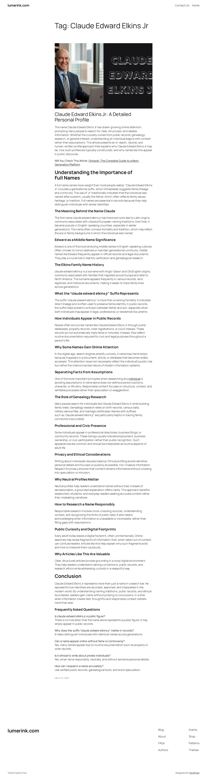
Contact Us (182, 5)
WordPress (194, 772)
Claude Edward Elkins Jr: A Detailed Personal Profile (93, 116)
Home (195, 5)
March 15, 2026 (62, 677)
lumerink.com (18, 5)
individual (134, 379)
